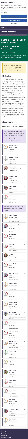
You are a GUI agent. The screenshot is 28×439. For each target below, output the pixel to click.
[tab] (6, 127)
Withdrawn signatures (18, 126)
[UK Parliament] (4, 27)
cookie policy (4, 12)
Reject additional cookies (14, 20)
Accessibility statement (6, 437)
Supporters (6, 126)
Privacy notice (4, 435)
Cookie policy (4, 431)
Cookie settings (14, 23)
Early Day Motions (9, 31)
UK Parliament (4, 35)
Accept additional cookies (14, 16)
